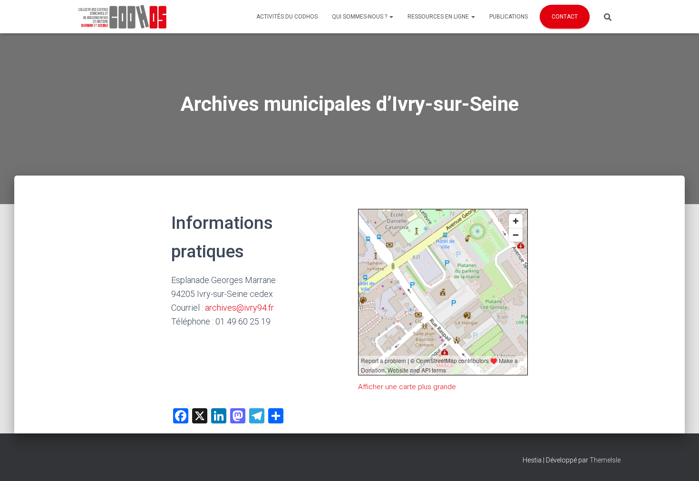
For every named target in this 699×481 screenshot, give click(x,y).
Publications (508, 16)
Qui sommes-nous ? (360, 16)
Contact (565, 16)
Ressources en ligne (439, 16)
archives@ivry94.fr (239, 308)
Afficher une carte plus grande (407, 387)
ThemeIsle (605, 460)
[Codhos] (122, 17)
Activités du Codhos (287, 16)
